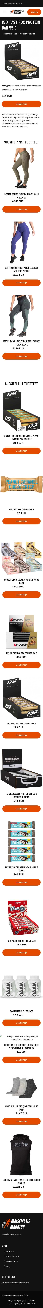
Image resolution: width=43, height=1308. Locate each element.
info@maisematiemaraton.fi (12, 3)
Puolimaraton (12, 1256)
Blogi (8, 1266)
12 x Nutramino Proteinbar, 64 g (21, 653)
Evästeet (31, 1300)
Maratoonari (12, 1261)
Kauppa (34, 12)
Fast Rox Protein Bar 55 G (21, 509)
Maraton (10, 1251)
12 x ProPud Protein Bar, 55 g (21, 940)
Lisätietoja (21, 104)
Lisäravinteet (10, 33)
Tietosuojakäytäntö (16, 1303)
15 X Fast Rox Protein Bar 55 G (21, 723)
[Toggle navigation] (5, 12)
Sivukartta (31, 1303)
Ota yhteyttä (20, 1300)
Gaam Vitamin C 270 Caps (21, 1011)
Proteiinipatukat (27, 33)
